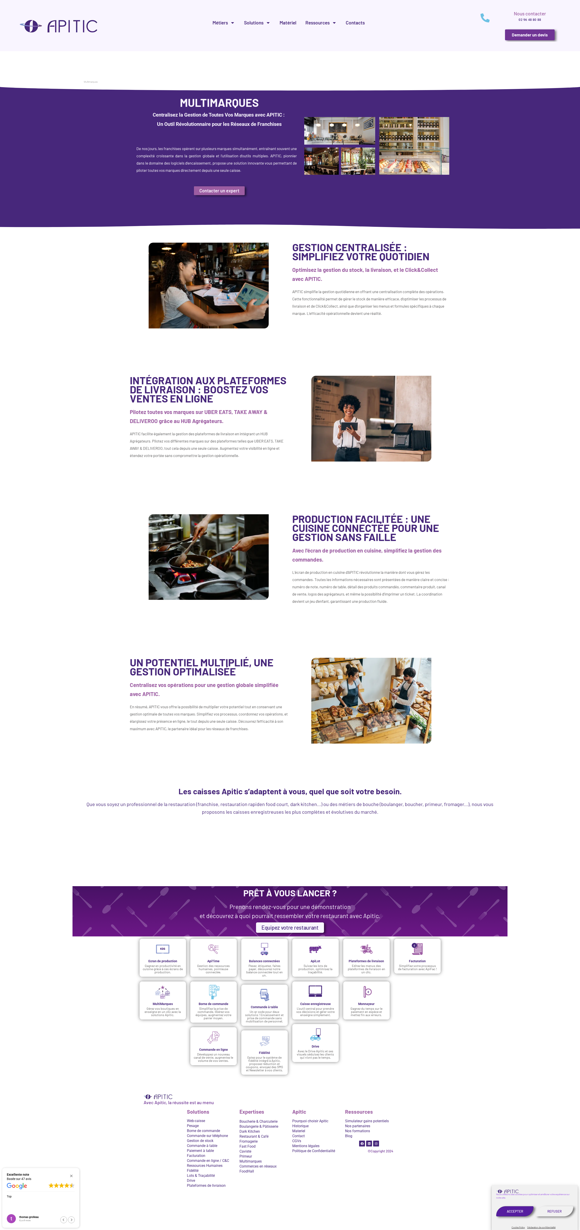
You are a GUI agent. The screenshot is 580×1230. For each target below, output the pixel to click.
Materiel (298, 1131)
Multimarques (250, 1161)
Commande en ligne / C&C (208, 1160)
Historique (300, 1126)
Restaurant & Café (253, 1136)
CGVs (296, 1141)
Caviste (245, 1151)
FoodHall (246, 1171)
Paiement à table (200, 1151)
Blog (348, 1136)
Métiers (220, 22)
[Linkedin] (369, 1143)
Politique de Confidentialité (313, 1151)
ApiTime (214, 961)
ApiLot (315, 961)
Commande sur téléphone (207, 1136)
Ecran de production (162, 961)
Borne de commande (213, 1004)
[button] (71, 1176)
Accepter (515, 1211)
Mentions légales (305, 1146)
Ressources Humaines (204, 1165)
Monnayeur (366, 1004)
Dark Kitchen (249, 1131)
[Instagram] (376, 1143)
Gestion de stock (200, 1141)
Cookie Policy (518, 1227)
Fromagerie (248, 1141)
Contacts (355, 22)
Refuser (554, 1211)
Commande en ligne (213, 1049)
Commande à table (264, 1007)
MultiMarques (162, 1004)
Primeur (245, 1156)
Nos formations (357, 1131)
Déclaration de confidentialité (541, 1227)
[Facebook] (362, 1143)
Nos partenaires (357, 1126)
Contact (298, 1136)
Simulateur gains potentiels (367, 1121)
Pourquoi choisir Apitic (310, 1121)
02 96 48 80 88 (530, 20)
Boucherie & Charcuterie (258, 1121)
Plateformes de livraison (366, 961)
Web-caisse (196, 1121)
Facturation (417, 961)
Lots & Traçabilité (201, 1175)
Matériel (288, 22)
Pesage (193, 1126)
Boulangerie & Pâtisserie (258, 1126)
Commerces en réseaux (258, 1166)
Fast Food (247, 1146)
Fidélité (264, 1053)
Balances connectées (264, 961)
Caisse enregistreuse (315, 1004)
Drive (315, 1046)
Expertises (251, 1112)
